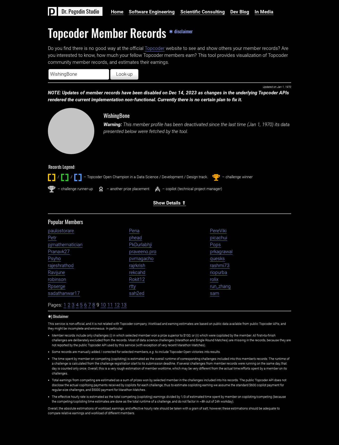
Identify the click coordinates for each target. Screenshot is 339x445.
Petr (52, 237)
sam (214, 293)
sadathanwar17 (64, 293)
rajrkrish (137, 265)
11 (110, 305)
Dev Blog (239, 12)
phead (135, 237)
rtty (132, 286)
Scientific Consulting (202, 12)
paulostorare (61, 231)
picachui (218, 237)
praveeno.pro (142, 251)
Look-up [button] (124, 74)
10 (103, 305)
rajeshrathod (61, 265)
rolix (214, 279)
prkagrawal (221, 251)
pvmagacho (141, 258)
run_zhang (220, 286)
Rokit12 (137, 279)
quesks (217, 258)
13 (124, 305)
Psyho (54, 258)
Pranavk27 (59, 251)
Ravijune (56, 272)
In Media (264, 12)
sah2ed (136, 293)
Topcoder (155, 48)
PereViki (218, 231)
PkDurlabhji (140, 244)
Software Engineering (152, 12)
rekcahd (137, 272)
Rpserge (56, 286)
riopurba (218, 272)
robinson (57, 279)
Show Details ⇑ (169, 203)
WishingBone (116, 115)
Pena (134, 231)
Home (117, 12)
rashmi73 (220, 265)
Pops (215, 244)
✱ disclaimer (181, 31)
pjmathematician (65, 244)
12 (117, 305)
